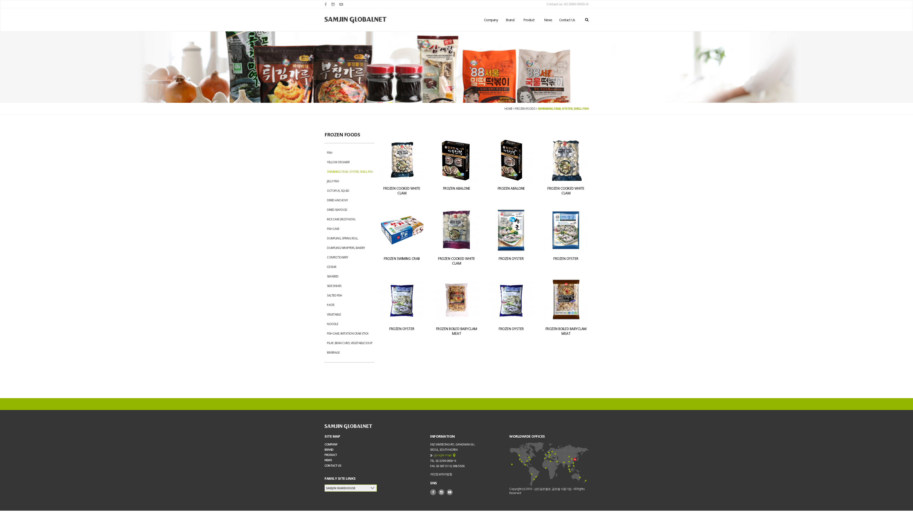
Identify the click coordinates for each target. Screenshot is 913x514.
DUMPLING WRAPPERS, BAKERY (346, 248)
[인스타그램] (333, 4)
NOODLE (332, 324)
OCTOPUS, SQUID (338, 191)
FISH (329, 153)
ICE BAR (331, 267)
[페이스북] (326, 4)
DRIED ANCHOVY (337, 200)
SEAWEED (333, 276)
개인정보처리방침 (441, 474)
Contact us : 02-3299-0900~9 (567, 4)
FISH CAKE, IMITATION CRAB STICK (348, 333)
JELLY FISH (333, 181)
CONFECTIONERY (337, 257)
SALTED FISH (334, 295)
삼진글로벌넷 (355, 20)
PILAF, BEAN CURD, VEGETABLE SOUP (349, 343)
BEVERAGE (333, 353)
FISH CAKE (333, 229)
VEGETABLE (334, 314)
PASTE (331, 305)
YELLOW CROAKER (338, 162)
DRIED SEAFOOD (337, 210)
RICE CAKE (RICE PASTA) (341, 219)
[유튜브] (341, 4)
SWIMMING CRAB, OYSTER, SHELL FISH (563, 109)
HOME (508, 109)
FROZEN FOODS (525, 109)
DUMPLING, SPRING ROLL (342, 238)
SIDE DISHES (334, 286)
